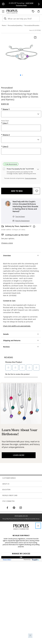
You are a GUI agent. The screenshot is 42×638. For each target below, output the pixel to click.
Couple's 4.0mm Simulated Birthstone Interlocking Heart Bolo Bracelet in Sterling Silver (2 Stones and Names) (19, 95)
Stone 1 (5, 109)
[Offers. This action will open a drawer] (33, 11)
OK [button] (21, 557)
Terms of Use (22, 519)
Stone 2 (5, 135)
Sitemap (38, 519)
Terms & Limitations (30, 178)
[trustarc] (35, 559)
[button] (38, 4)
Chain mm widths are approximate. (17, 326)
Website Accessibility (30, 519)
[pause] (3, 4)
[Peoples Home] (12, 11)
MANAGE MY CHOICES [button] (21, 553)
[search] (5, 18)
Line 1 (4, 123)
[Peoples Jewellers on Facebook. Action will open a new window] (7, 508)
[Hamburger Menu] (3, 11)
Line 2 (4, 146)
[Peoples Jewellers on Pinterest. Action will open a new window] (14, 508)
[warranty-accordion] (38, 169)
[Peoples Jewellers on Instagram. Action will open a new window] (20, 508)
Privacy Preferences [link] (14, 519)
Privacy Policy (6, 519)
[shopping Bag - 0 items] (39, 12)
